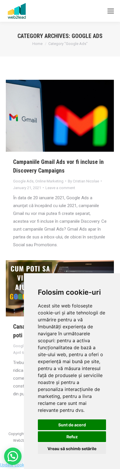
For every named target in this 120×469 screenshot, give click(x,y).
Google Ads (23, 181)
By (83, 181)
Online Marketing (49, 181)
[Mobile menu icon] (110, 11)
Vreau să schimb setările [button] (71, 448)
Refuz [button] (72, 436)
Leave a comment (60, 188)
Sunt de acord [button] (72, 424)
